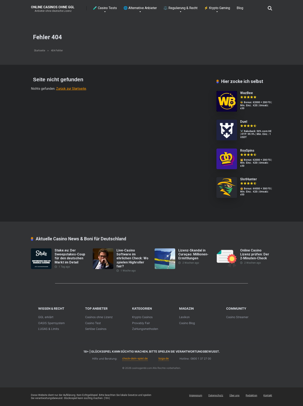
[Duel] (226, 139)
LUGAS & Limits (48, 328)
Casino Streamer (237, 317)
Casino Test (93, 323)
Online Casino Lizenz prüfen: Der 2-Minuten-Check (254, 254)
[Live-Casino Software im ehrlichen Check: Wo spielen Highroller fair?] (103, 268)
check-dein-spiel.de (135, 358)
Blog (240, 8)
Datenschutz (215, 395)
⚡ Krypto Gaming (217, 8)
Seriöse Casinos (95, 328)
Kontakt (267, 395)
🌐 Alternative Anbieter (140, 8)
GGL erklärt (45, 317)
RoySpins (247, 150)
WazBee (246, 93)
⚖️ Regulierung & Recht (180, 8)
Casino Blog (187, 323)
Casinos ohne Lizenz (99, 317)
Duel (243, 122)
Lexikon (184, 317)
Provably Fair (141, 323)
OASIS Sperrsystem (51, 323)
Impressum (195, 395)
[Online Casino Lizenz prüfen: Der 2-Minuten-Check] (226, 268)
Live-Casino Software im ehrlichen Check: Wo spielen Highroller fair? (132, 258)
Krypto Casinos (142, 317)
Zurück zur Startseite (71, 89)
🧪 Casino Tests (105, 8)
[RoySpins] (226, 168)
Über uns (234, 395)
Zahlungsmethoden (145, 328)
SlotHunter (248, 179)
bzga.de (164, 358)
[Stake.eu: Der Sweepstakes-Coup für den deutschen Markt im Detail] (41, 268)
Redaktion (251, 395)
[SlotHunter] (226, 197)
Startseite (39, 50)
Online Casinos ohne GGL (52, 7)
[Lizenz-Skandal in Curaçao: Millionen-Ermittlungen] (165, 268)
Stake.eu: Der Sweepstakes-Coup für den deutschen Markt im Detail (70, 256)
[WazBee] (226, 110)
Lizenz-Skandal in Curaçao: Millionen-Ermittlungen (193, 254)
